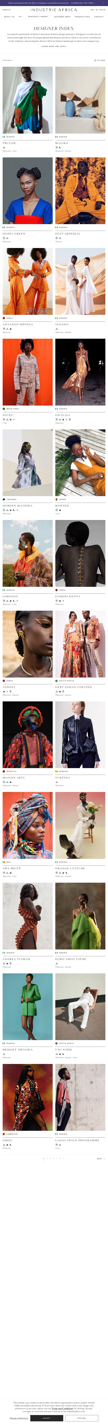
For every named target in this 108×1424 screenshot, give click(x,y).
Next (101, 1159)
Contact (99, 17)
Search (7, 10)
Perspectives (82, 17)
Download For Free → (83, 3)
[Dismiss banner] (103, 3)
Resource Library (38, 17)
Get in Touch (98, 10)
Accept (47, 1418)
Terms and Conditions (62, 1408)
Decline (82, 1418)
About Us (9, 17)
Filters (101, 60)
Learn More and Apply (54, 46)
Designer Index (62, 17)
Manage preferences (19, 1418)
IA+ (20, 17)
